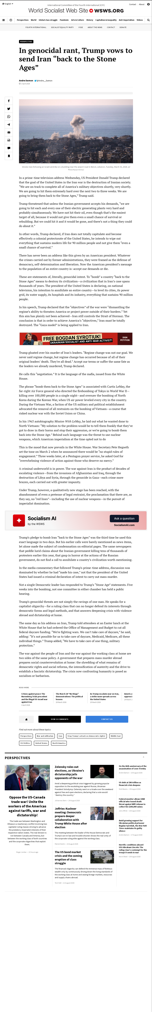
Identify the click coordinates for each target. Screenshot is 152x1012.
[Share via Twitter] (9, 109)
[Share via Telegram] (9, 124)
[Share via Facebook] (9, 101)
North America (59, 743)
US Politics (25, 743)
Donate (123, 27)
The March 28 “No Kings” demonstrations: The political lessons (69, 696)
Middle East (116, 736)
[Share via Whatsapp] (9, 116)
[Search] (148, 21)
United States (41, 743)
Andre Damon (26, 80)
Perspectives (25, 736)
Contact (132, 4)
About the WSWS (95, 27)
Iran (60, 736)
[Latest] (10, 21)
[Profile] (148, 4)
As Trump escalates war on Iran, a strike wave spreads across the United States (104, 696)
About (141, 4)
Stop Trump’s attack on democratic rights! (86, 736)
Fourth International (36, 27)
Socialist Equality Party (62, 27)
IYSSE (81, 27)
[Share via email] (9, 132)
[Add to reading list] (9, 156)
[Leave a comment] (9, 148)
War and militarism (45, 736)
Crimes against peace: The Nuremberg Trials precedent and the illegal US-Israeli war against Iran (34, 697)
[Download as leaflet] (9, 140)
